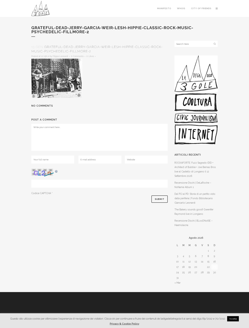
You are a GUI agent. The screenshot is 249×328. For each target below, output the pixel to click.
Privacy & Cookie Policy (124, 323)
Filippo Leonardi (60, 56)
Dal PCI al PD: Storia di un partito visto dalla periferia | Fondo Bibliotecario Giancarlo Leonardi (194, 198)
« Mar (177, 282)
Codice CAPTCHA (41, 193)
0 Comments (77, 56)
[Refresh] (56, 171)
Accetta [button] (233, 318)
